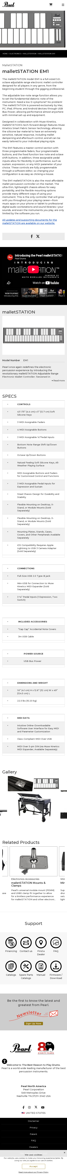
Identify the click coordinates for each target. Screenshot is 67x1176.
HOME (5, 54)
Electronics (15, 54)
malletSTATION (30, 54)
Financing (11, 951)
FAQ (55, 951)
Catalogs (11, 974)
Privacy (33, 1127)
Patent (33, 1134)
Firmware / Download (56, 976)
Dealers (33, 1147)
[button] (13, 783)
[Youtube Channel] (42, 1107)
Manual (41, 974)
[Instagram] (29, 1107)
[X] (35, 1107)
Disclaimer (33, 1121)
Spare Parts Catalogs (26, 976)
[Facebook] (23, 1107)
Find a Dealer (41, 953)
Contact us (26, 951)
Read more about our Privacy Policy (33, 1172)
